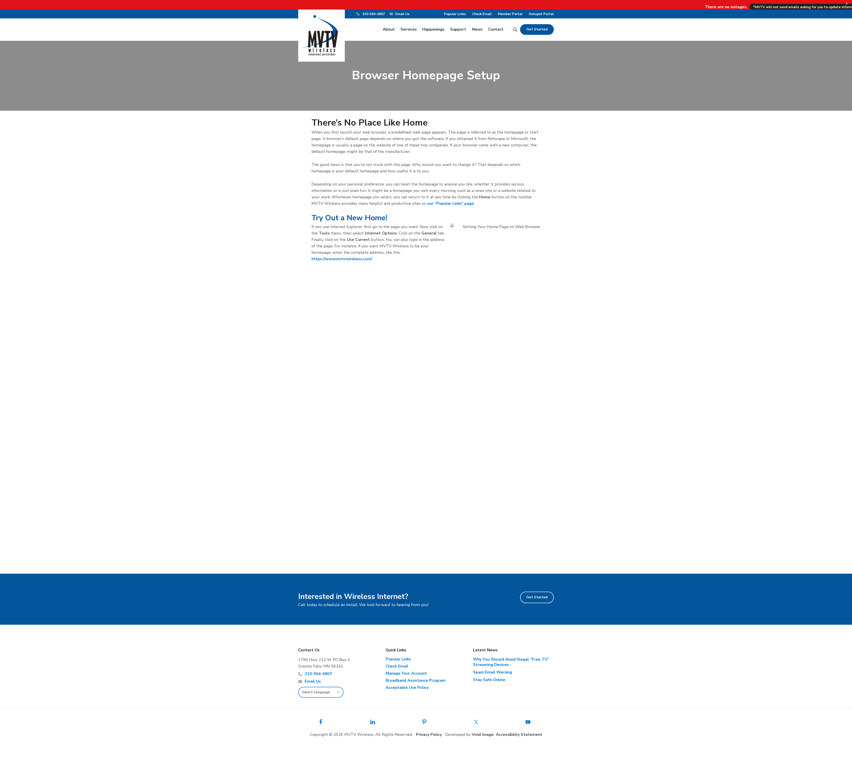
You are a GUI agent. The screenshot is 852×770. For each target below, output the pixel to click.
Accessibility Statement (519, 734)
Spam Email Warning (492, 672)
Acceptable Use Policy (407, 687)
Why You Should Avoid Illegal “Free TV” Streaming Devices (511, 662)
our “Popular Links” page (450, 203)
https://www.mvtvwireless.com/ (342, 259)
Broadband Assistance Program (416, 680)
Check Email (482, 14)
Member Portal (510, 14)
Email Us (402, 14)
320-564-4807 (373, 14)
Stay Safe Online (489, 679)
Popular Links (455, 14)
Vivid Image (483, 734)
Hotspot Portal (541, 14)
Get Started (537, 29)
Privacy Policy (429, 734)
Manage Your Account (406, 673)
